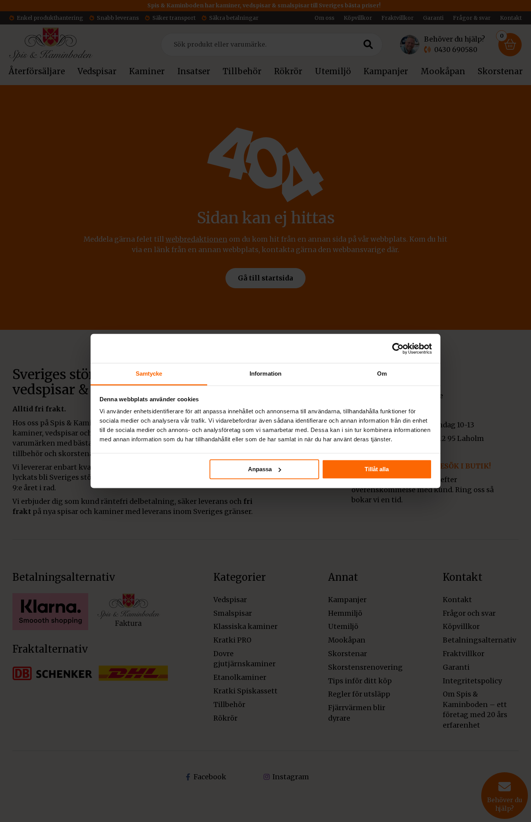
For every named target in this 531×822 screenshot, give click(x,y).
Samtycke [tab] (149, 373)
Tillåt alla (377, 469)
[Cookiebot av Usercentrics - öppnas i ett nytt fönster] (398, 348)
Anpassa (260, 469)
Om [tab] (382, 373)
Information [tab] (265, 373)
